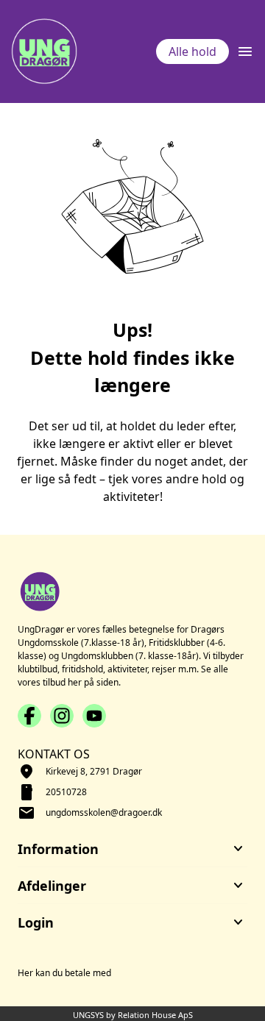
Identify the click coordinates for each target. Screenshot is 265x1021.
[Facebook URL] (29, 715)
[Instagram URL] (62, 715)
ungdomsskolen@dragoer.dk (104, 812)
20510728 (66, 792)
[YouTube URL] (94, 715)
